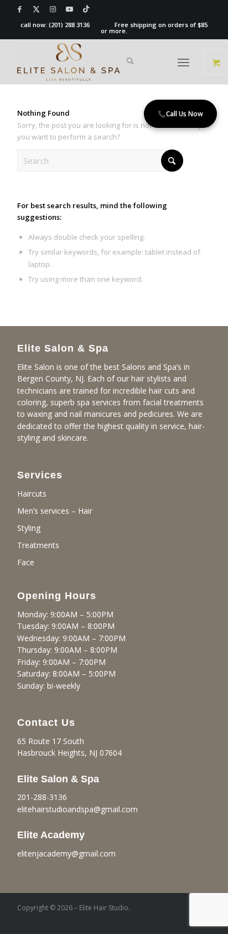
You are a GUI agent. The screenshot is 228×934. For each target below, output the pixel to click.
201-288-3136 (42, 797)
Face (25, 562)
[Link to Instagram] (53, 9)
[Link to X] (36, 9)
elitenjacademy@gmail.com (66, 853)
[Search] (130, 62)
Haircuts (31, 493)
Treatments (38, 545)
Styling (28, 528)
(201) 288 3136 (69, 24)
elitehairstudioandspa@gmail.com (77, 809)
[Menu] (183, 62)
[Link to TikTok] (86, 9)
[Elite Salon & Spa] (94, 62)
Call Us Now (180, 113)
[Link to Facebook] (20, 9)
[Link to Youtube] (69, 9)
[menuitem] (130, 62)
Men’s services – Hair (54, 510)
